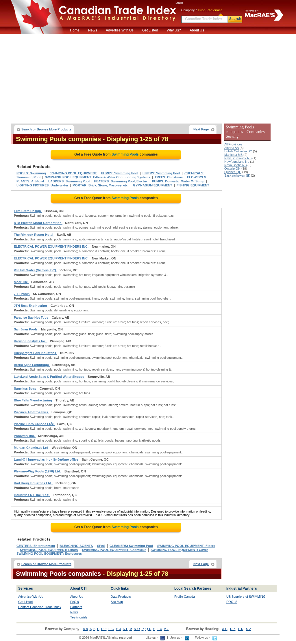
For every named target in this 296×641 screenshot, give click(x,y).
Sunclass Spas (25, 388)
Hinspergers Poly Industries (35, 353)
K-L (125, 629)
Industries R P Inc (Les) (32, 495)
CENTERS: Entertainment (35, 545)
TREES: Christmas (169, 177)
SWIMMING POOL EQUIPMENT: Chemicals (114, 550)
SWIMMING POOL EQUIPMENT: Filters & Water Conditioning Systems (97, 177)
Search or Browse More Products (46, 129)
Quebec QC (232, 172)
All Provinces (233, 144)
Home (74, 30)
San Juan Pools (26, 329)
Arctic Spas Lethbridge (32, 365)
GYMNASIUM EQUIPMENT (152, 185)
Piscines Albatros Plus (31, 412)
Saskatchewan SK (237, 175)
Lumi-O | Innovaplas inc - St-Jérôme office (46, 459)
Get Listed (150, 30)
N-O (137, 629)
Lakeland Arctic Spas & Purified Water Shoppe (49, 376)
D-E (104, 629)
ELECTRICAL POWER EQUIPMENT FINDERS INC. (51, 246)
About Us (197, 30)
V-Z (166, 629)
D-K (233, 629)
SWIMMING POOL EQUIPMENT (73, 173)
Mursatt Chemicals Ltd (31, 447)
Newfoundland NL (236, 161)
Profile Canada (184, 596)
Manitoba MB (233, 154)
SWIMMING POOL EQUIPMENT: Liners (49, 550)
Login (179, 2)
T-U (159, 629)
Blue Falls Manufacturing (33, 400)
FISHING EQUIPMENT (193, 185)
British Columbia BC (238, 151)
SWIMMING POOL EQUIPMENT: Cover (179, 550)
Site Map (117, 601)
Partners (76, 607)
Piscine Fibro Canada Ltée (34, 424)
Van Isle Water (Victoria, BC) (35, 270)
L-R (240, 629)
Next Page (201, 129)
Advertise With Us (120, 30)
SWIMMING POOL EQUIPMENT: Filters (186, 545)
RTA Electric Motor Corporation (38, 223)
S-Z (248, 629)
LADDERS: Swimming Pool (69, 181)
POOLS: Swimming (31, 173)
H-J (118, 629)
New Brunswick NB (237, 158)
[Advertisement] (148, 77)
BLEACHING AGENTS (76, 545)
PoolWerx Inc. (25, 436)
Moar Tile (21, 282)
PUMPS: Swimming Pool (119, 173)
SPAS (101, 545)
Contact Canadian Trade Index (39, 607)
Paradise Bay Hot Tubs (31, 317)
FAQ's (74, 601)
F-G (111, 629)
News (92, 30)
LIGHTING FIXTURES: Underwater (42, 185)
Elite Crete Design (28, 211)
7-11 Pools (22, 294)
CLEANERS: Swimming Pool (131, 545)
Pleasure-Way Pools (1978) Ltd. (38, 471)
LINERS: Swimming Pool (161, 173)
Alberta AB (231, 147)
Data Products (121, 596)
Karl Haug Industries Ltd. (33, 483)
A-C (224, 629)
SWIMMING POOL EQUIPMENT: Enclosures (49, 553)
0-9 (85, 629)
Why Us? (174, 30)
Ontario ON (232, 168)
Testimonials (79, 617)
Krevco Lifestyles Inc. (30, 341)
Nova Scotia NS (235, 165)
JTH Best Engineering (31, 305)
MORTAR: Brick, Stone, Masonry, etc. (101, 185)
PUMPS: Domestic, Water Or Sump (178, 181)
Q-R (148, 629)
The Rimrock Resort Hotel (34, 234)
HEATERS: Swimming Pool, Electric (121, 181)
